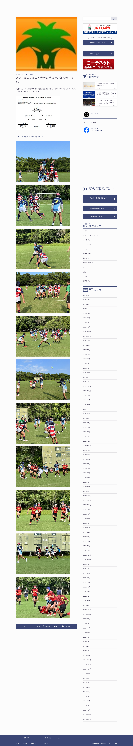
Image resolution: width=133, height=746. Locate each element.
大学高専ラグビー (88, 262)
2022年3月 (86, 537)
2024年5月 (86, 418)
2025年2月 (86, 377)
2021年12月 (87, 550)
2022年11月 (87, 500)
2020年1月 (86, 655)
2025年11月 (87, 336)
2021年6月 (86, 578)
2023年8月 (86, 459)
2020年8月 (86, 623)
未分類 (85, 276)
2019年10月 (87, 669)
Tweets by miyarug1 (90, 122)
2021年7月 (86, 573)
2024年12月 (87, 386)
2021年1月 (86, 600)
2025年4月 (86, 368)
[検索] (114, 18)
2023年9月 (86, 454)
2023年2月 (86, 486)
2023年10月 (87, 450)
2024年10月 (87, 395)
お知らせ (86, 231)
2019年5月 (86, 692)
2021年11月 (87, 555)
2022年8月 (86, 514)
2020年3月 (86, 646)
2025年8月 (86, 350)
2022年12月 (87, 496)
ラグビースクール (43, 743)
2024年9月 (86, 400)
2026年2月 (86, 322)
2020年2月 (86, 651)
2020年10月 (87, 614)
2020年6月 (86, 632)
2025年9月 (86, 345)
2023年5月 (86, 473)
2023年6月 (86, 468)
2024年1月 (86, 436)
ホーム (17, 743)
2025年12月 (87, 331)
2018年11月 (87, 719)
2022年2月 (86, 541)
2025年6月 (86, 359)
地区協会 (86, 258)
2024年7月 (86, 409)
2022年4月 (86, 532)
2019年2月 (86, 705)
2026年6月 (86, 304)
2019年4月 (86, 696)
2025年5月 (86, 363)
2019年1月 (86, 710)
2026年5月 (86, 309)
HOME (18, 738)
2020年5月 (86, 637)
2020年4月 (86, 641)
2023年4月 (86, 477)
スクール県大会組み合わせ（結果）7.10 (30, 137)
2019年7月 (86, 682)
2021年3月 (86, 591)
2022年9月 (86, 509)
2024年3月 (86, 427)
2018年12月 (87, 714)
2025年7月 (86, 354)
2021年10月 (87, 559)
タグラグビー (87, 240)
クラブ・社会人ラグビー (90, 235)
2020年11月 (87, 610)
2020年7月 (86, 628)
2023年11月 (87, 445)
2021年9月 (86, 564)
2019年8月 (86, 678)
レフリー (86, 249)
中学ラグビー (31, 74)
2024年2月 (86, 432)
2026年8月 (86, 295)
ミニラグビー (87, 244)
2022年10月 (87, 505)
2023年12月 (87, 441)
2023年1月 (86, 491)
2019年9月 (86, 673)
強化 (84, 272)
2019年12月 (87, 660)
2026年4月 (86, 313)
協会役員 (33, 743)
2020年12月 (87, 605)
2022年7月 (86, 518)
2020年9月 (86, 619)
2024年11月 (87, 391)
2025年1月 (86, 381)
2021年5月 (86, 582)
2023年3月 (86, 482)
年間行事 (25, 743)
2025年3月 (86, 372)
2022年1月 (86, 546)
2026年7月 (86, 299)
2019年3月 (86, 701)
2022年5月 (86, 527)
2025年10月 (87, 340)
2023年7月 (86, 464)
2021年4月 (86, 587)
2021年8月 (86, 569)
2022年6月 (86, 523)
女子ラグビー (87, 267)
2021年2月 (86, 596)
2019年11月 (87, 664)
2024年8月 (86, 404)
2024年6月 (86, 413)
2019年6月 (86, 687)
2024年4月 (86, 423)
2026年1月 (86, 327)
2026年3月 (86, 318)
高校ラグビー (87, 281)
